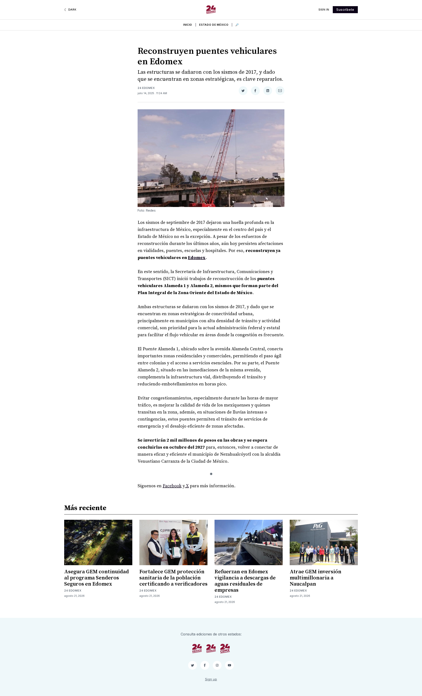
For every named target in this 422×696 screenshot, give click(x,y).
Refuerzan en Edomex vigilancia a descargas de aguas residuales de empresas (245, 580)
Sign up (211, 679)
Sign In (323, 9)
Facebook (172, 486)
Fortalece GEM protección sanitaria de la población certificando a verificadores (173, 577)
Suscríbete (345, 9)
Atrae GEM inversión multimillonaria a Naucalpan (315, 577)
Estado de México (213, 24)
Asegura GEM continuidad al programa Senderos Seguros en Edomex (96, 577)
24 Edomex (146, 88)
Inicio (187, 24)
